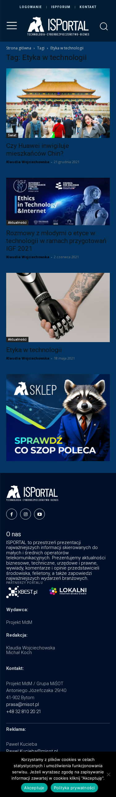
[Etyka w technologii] (58, 307)
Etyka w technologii (34, 350)
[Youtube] (39, 514)
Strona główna (18, 48)
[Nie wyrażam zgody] (108, 774)
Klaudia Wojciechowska (27, 161)
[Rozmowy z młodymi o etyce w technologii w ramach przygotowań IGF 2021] (58, 202)
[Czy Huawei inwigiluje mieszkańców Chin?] (58, 103)
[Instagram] (25, 514)
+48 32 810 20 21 (23, 711)
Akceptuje (34, 787)
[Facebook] (11, 514)
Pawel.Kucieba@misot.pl (32, 751)
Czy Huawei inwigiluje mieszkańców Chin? (37, 149)
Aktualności (17, 222)
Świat (12, 135)
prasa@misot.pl (22, 704)
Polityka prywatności (74, 787)
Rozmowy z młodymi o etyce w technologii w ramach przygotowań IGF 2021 (56, 240)
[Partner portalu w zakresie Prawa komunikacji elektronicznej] (67, 591)
